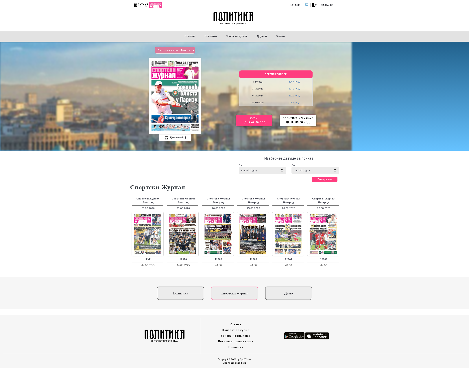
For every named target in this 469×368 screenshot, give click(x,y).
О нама (235, 324)
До (293, 165)
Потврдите (324, 179)
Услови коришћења (236, 335)
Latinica (295, 5)
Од (240, 165)
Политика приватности (236, 341)
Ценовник (235, 347)
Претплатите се (276, 74)
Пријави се (325, 5)
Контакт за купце (236, 330)
